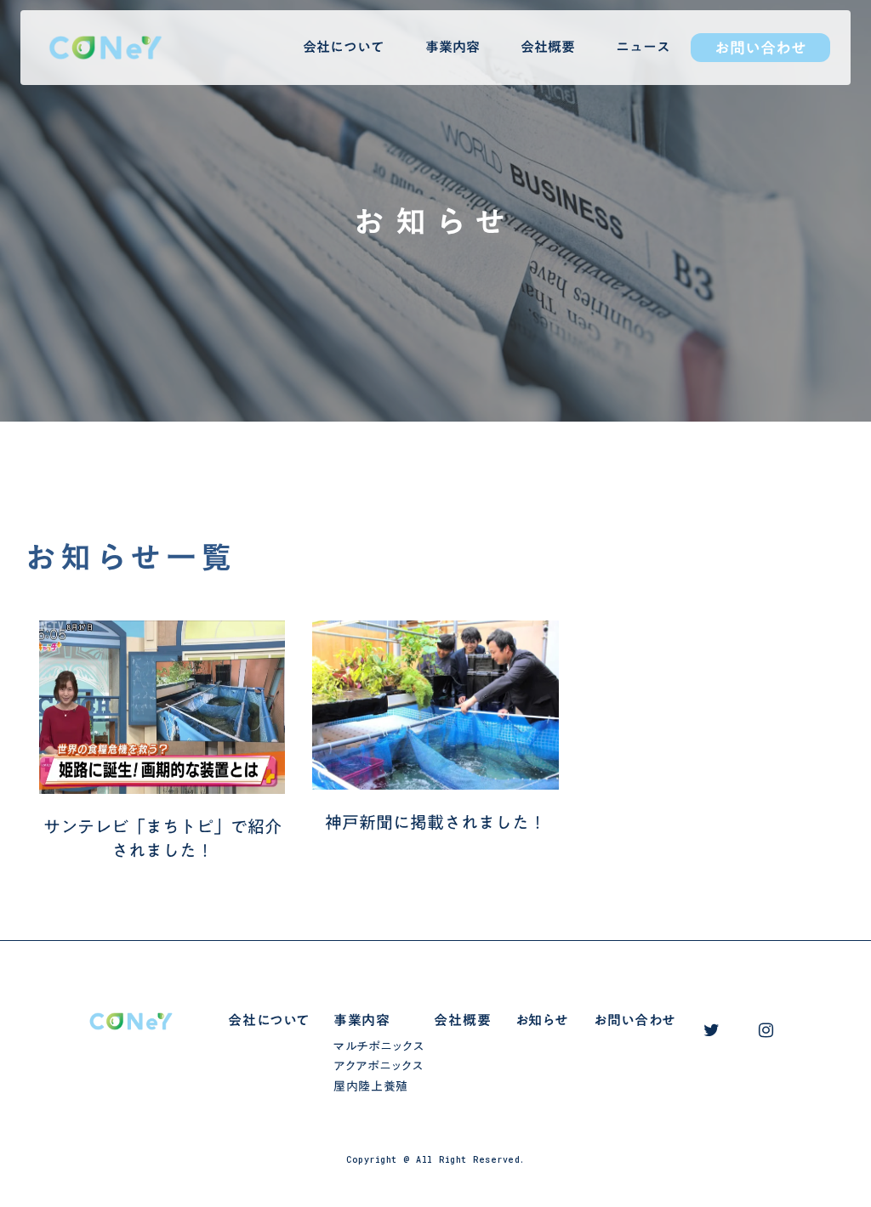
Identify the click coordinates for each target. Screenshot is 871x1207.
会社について (343, 47)
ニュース (643, 47)
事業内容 (452, 47)
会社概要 (548, 47)
